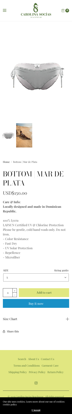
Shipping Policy (17, 372)
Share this (13, 331)
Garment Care (50, 365)
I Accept (36, 410)
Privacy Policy (37, 372)
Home (6, 161)
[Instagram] (36, 383)
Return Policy (55, 372)
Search (22, 359)
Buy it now (36, 303)
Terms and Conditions (26, 365)
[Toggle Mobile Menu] (7, 10)
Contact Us (47, 359)
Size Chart (10, 318)
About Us (33, 359)
